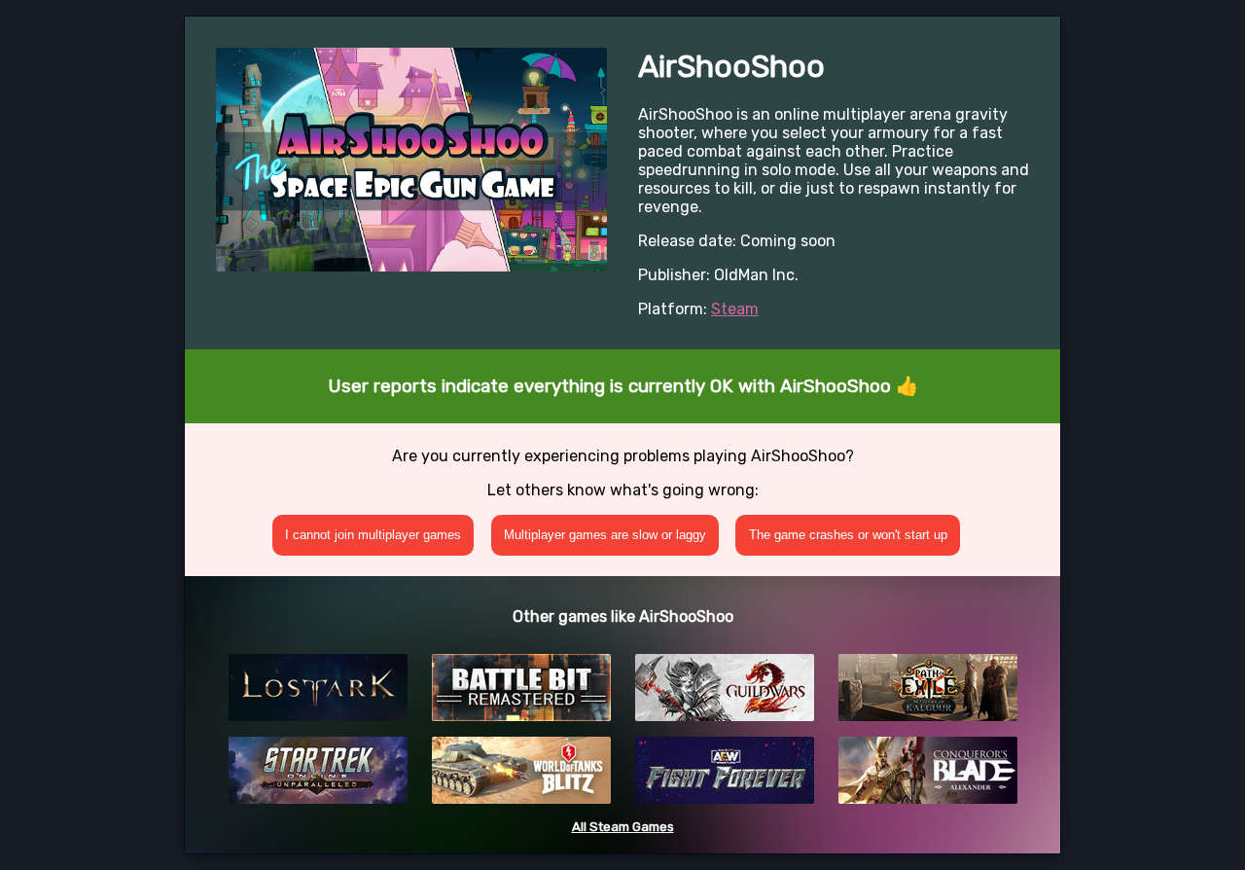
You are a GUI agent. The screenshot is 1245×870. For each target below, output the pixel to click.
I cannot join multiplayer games (373, 534)
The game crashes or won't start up (848, 534)
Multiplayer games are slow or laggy (605, 534)
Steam (735, 309)
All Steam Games (623, 826)
